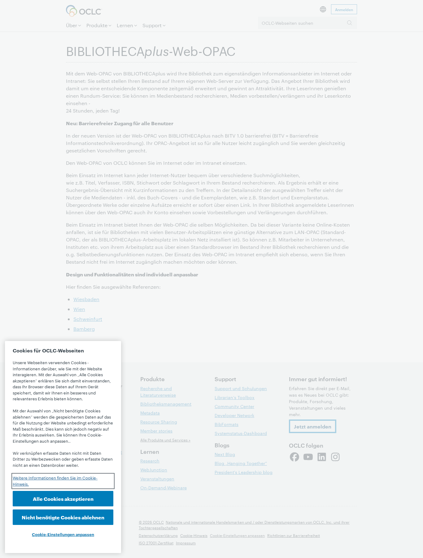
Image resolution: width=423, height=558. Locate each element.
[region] (63, 447)
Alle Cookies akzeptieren (63, 498)
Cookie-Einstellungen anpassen (63, 534)
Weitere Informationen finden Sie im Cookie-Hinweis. (55, 481)
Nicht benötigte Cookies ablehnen (63, 517)
